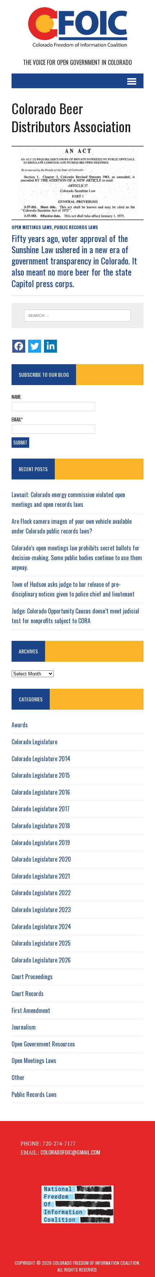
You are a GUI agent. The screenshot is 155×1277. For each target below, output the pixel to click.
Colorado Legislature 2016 (41, 792)
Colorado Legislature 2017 (41, 808)
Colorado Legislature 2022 (41, 892)
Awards (20, 724)
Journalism (24, 1027)
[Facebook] (18, 346)
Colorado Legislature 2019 (41, 842)
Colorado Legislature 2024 (41, 926)
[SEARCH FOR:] (77, 315)
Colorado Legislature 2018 (41, 825)
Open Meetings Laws (32, 227)
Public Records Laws (76, 227)
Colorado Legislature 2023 (41, 909)
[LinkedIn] (50, 346)
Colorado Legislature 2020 (41, 859)
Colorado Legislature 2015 (41, 775)
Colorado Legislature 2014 (41, 758)
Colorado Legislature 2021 (41, 876)
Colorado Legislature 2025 (41, 943)
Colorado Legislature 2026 (41, 960)
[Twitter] (34, 346)
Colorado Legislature (34, 741)
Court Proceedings (32, 976)
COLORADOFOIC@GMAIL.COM (70, 1152)
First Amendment (31, 1010)
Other (18, 1077)
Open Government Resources (43, 1044)
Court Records (28, 993)
